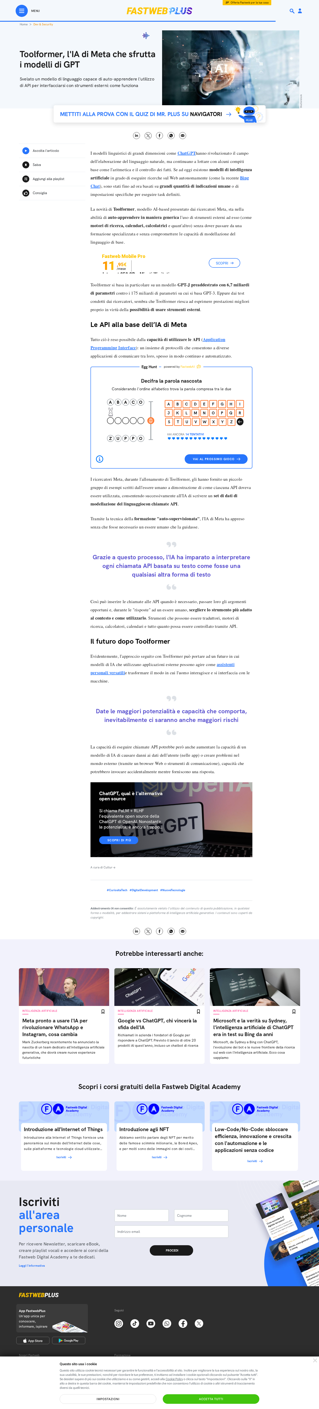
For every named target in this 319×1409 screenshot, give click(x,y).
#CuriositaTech (117, 890)
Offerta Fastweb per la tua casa (250, 2)
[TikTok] (134, 1323)
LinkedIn (136, 135)
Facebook (159, 135)
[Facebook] (183, 1323)
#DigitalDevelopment (144, 890)
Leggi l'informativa (32, 1266)
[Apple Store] (32, 1340)
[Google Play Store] (68, 1340)
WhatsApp (171, 135)
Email (182, 135)
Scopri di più (119, 840)
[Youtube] (150, 1323)
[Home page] (159, 10)
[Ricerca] (292, 11)
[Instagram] (118, 1323)
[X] (199, 1323)
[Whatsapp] (167, 1323)
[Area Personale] (299, 11)
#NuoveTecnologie (172, 890)
